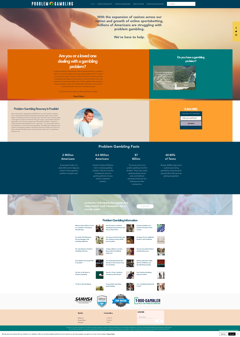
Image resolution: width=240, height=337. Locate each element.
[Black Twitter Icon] (236, 31)
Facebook (109, 318)
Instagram (109, 320)
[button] (145, 206)
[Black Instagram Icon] (236, 35)
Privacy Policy (150, 331)
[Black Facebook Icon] (236, 28)
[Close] (238, 334)
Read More (79, 96)
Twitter (108, 322)
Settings (223, 334)
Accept (232, 334)
